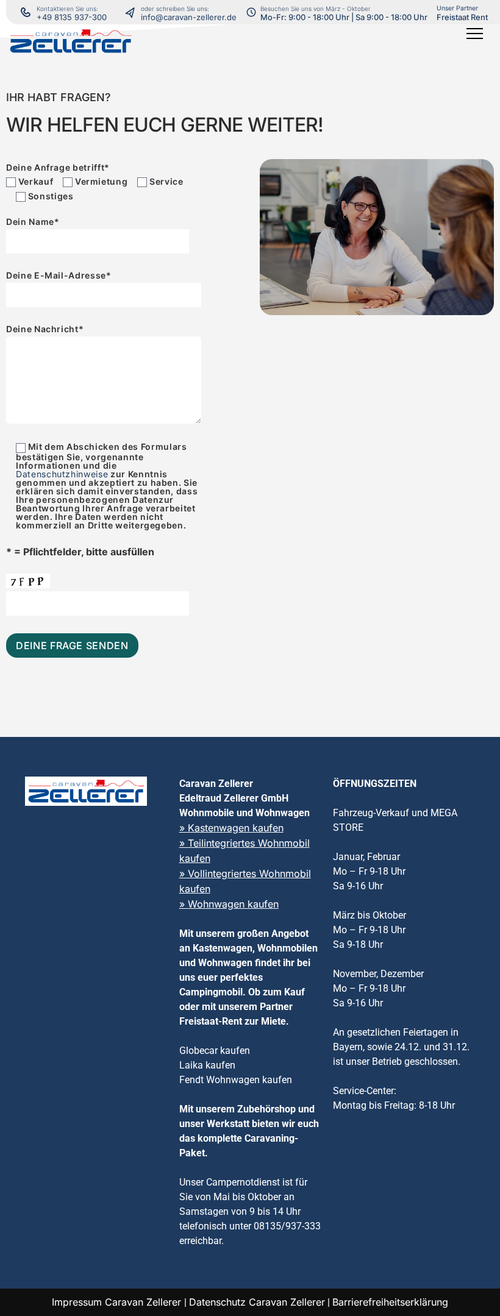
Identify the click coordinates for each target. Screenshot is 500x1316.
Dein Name (33, 222)
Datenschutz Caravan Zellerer (257, 1302)
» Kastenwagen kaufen (231, 828)
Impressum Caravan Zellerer (118, 1302)
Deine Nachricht (45, 329)
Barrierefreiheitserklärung (390, 1302)
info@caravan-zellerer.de (189, 17)
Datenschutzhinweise (62, 474)
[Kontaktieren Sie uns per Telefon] (133, 12)
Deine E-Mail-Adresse (59, 275)
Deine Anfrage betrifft (58, 167)
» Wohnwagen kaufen (229, 904)
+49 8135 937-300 (72, 17)
